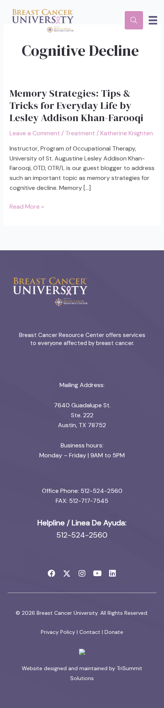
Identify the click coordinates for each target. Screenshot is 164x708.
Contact (89, 632)
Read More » (27, 207)
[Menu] (152, 20)
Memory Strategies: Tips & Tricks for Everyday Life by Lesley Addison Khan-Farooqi (76, 105)
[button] (51, 573)
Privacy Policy (58, 632)
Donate (114, 632)
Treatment (80, 133)
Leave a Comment (35, 133)
